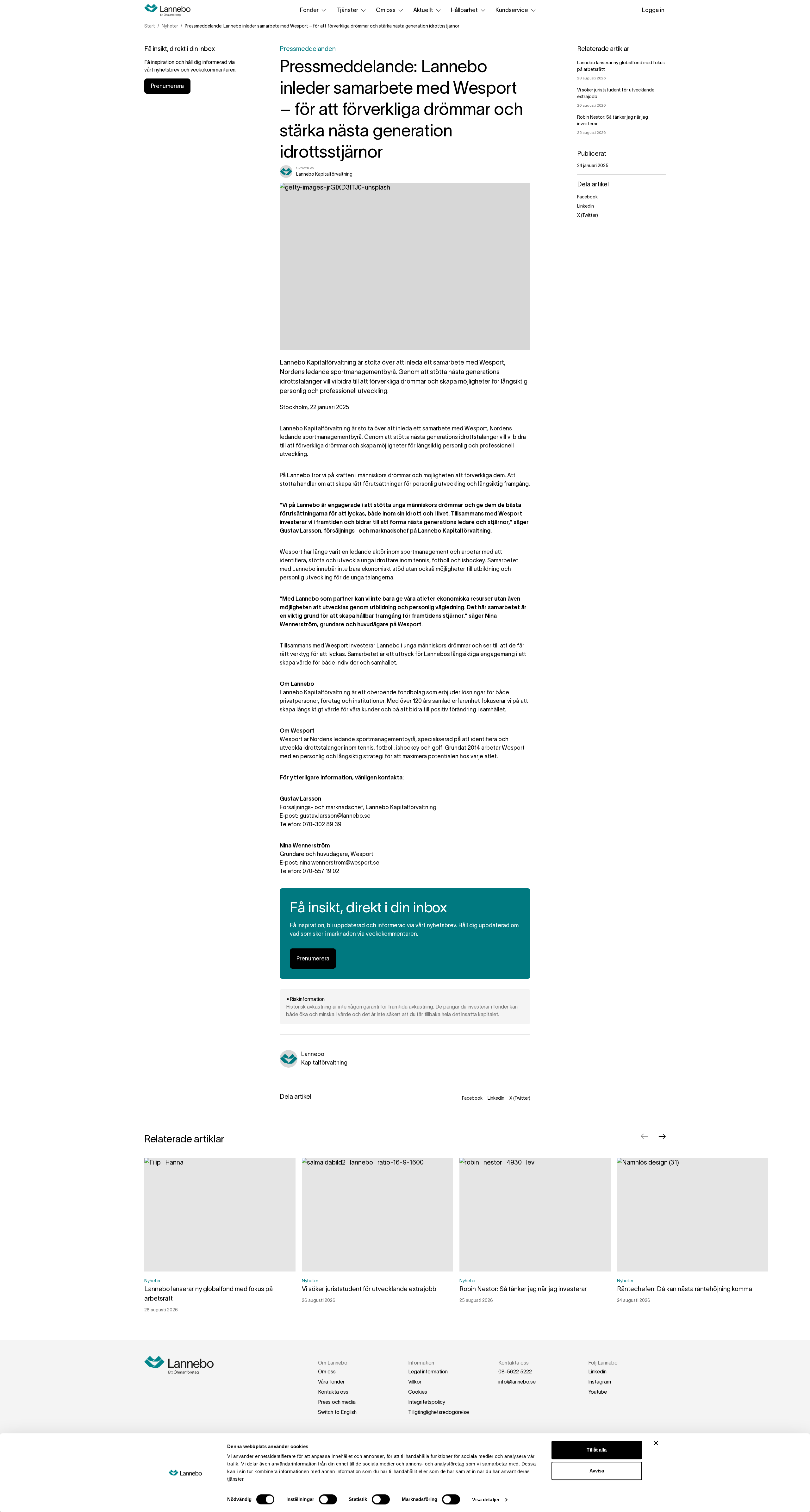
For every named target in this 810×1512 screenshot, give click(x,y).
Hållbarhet (464, 10)
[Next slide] (662, 1136)
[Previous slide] (644, 1136)
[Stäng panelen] (656, 1443)
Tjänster (347, 10)
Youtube (597, 1392)
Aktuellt (423, 10)
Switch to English (337, 1412)
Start (149, 25)
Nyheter (170, 25)
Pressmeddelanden (308, 48)
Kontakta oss (333, 1392)
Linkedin (597, 1371)
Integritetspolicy (426, 1402)
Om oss (386, 10)
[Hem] (169, 10)
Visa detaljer (486, 1499)
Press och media (337, 1402)
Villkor (414, 1381)
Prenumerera (167, 86)
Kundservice (511, 10)
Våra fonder (331, 1381)
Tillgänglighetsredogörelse (438, 1412)
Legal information (428, 1371)
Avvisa (596, 1470)
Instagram (599, 1381)
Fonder (309, 10)
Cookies (417, 1392)
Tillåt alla (597, 1450)
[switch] (328, 1499)
